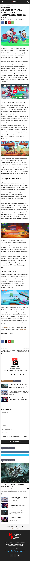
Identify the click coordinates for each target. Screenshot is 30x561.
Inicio (2, 5)
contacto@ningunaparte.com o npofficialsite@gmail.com (15, 550)
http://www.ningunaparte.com (15, 368)
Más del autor (17, 380)
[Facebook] (2, 22)
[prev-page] (2, 404)
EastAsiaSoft (23, 329)
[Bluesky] (24, 374)
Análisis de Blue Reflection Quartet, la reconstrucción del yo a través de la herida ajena (19, 392)
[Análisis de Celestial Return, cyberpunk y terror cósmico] (4, 519)
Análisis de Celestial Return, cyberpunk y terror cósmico (16, 518)
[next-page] (4, 404)
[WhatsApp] (12, 22)
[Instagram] (9, 374)
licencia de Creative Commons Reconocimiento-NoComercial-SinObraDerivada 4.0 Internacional (15, 544)
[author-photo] (15, 364)
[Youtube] (21, 374)
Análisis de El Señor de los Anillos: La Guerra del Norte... (14, 485)
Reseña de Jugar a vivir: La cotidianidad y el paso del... (16, 511)
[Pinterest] (9, 22)
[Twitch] (15, 374)
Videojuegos (7, 5)
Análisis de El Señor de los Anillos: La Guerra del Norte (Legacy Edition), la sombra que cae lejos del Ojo (18, 386)
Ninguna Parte (6, 19)
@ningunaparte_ (15, 528)
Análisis (12, 5)
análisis (6, 327)
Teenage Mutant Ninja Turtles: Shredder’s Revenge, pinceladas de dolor (8, 352)
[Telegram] (12, 374)
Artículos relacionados (7, 380)
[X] (6, 22)
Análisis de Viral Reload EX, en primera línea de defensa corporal (18, 504)
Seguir (26, 451)
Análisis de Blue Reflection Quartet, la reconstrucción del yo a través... (18, 498)
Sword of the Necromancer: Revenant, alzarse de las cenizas (22, 352)
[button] (2, 2)
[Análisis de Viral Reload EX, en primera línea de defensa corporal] (4, 399)
